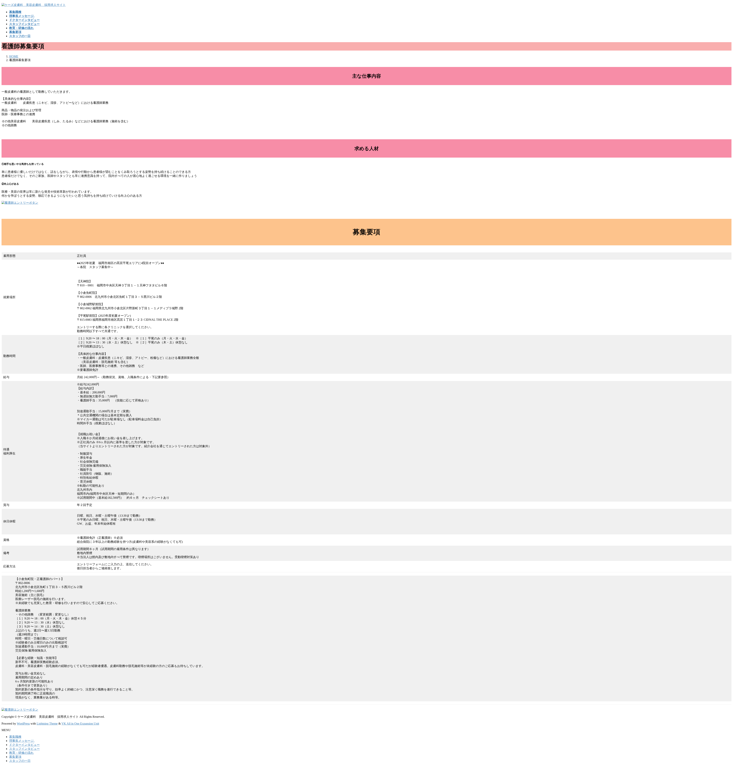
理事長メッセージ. (21, 740)
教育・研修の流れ (21, 752)
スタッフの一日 (20, 760)
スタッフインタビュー (24, 748)
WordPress (23, 723)
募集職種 (15, 736)
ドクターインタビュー (24, 744)
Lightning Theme (47, 723)
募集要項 (15, 756)
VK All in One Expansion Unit (80, 723)
